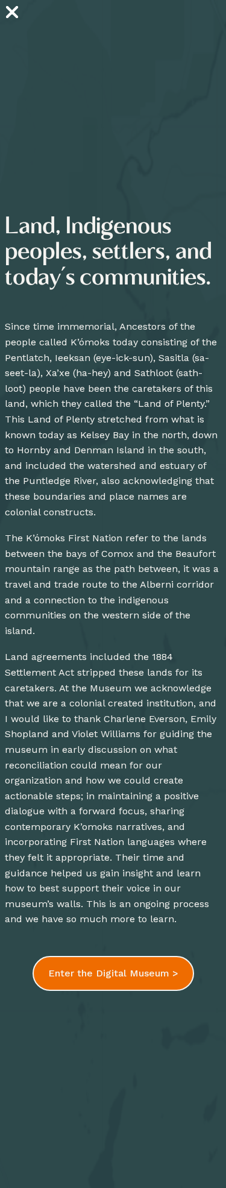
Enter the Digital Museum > (113, 973)
